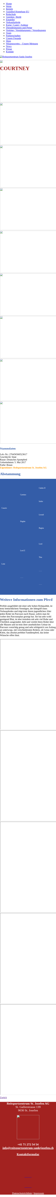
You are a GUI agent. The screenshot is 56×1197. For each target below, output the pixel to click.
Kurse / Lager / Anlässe (17, 25)
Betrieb (9, 9)
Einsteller (10, 19)
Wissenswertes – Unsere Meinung (22, 43)
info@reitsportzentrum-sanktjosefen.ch (28, 1147)
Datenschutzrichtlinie (22, 1193)
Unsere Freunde (13, 38)
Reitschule (11, 14)
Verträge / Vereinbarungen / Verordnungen (26, 30)
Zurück (3, 1097)
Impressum (39, 1193)
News (8, 46)
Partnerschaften (13, 35)
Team (8, 33)
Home (9, 3)
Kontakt (10, 51)
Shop (8, 41)
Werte (8, 6)
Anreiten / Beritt (13, 17)
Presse (9, 49)
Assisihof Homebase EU (17, 11)
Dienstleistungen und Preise (19, 27)
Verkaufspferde (13, 22)
